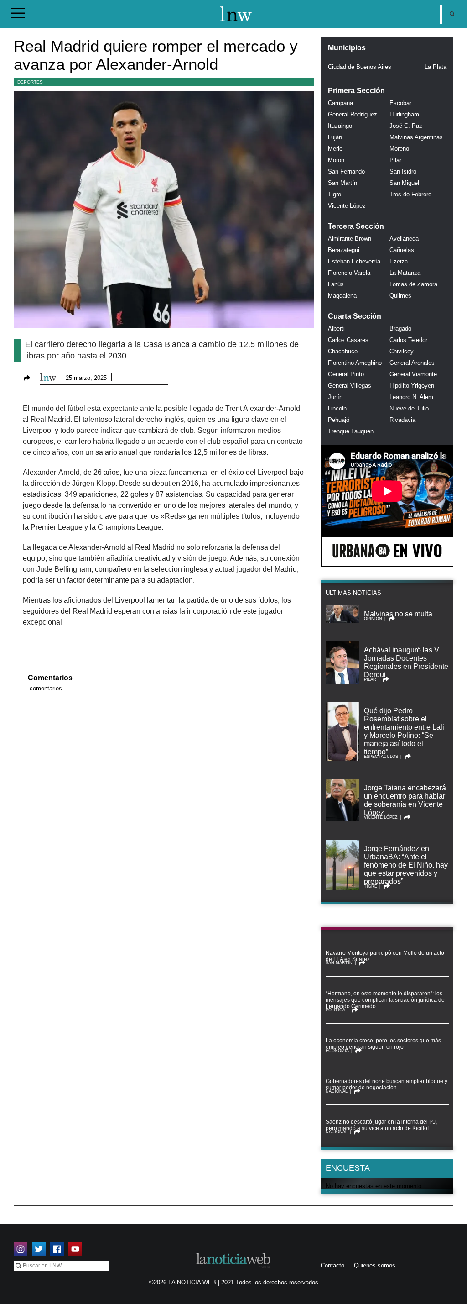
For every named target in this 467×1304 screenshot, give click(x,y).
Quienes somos (374, 1265)
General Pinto (346, 374)
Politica (335, 1010)
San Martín (342, 182)
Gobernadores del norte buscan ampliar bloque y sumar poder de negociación (386, 1084)
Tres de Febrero (410, 194)
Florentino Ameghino (355, 362)
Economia (337, 1050)
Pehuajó (338, 419)
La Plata (435, 66)
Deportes (30, 81)
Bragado (400, 328)
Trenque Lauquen (351, 431)
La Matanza (404, 272)
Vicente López (347, 205)
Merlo (335, 148)
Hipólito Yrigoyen (411, 385)
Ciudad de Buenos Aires (359, 66)
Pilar (395, 160)
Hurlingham (404, 114)
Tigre (334, 194)
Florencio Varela (349, 272)
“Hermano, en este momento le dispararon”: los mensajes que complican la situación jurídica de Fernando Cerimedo (385, 1000)
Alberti (336, 328)
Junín (335, 397)
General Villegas (349, 385)
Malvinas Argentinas (416, 137)
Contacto (332, 1265)
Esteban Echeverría (354, 261)
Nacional (337, 1091)
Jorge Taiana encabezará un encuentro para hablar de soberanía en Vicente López (405, 800)
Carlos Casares (348, 340)
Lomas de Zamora (413, 284)
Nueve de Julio (409, 408)
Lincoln (337, 408)
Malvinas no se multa (398, 614)
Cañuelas (401, 250)
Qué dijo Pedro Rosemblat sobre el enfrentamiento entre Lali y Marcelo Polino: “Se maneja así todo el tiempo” (404, 731)
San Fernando (346, 171)
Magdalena (342, 295)
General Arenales (412, 362)
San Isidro (402, 171)
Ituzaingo (340, 125)
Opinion (373, 618)
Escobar (400, 103)
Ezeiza (398, 261)
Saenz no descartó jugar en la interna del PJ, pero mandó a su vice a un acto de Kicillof (381, 1125)
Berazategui (343, 250)
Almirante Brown (349, 238)
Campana (340, 103)
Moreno (399, 148)
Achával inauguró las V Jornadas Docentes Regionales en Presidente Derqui (406, 662)
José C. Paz (405, 125)
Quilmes (400, 295)
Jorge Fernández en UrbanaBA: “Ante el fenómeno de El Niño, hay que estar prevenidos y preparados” (406, 865)
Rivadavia (402, 419)
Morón (336, 160)
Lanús (336, 284)
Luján (335, 137)
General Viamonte (413, 374)
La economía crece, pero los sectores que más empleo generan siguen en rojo (383, 1043)
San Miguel (404, 182)
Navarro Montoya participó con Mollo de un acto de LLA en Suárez (385, 956)
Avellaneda (404, 238)
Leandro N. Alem (411, 397)
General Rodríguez (352, 114)
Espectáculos (381, 756)
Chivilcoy (401, 351)
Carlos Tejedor (408, 340)
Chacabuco (343, 351)
